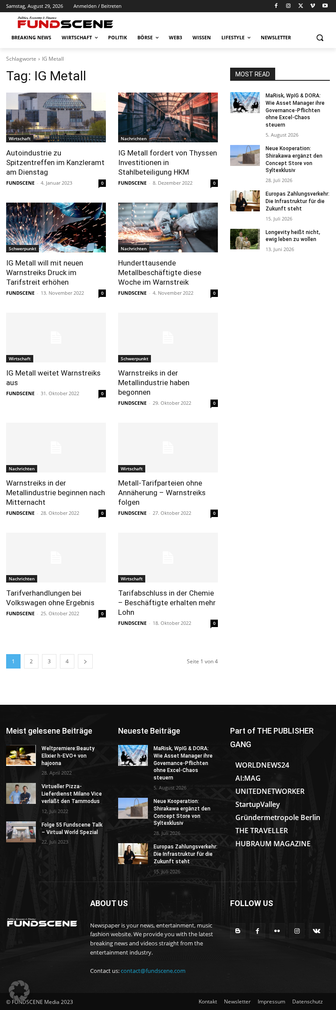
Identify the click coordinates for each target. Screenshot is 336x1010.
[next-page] (85, 661)
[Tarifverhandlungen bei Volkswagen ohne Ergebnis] (56, 558)
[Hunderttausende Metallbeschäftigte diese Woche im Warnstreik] (168, 227)
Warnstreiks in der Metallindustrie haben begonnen (153, 382)
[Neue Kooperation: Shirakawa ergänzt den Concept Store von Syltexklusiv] (245, 155)
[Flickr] (277, 930)
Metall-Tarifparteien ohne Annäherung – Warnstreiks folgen (162, 493)
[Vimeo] (313, 6)
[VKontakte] (316, 930)
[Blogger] (237, 930)
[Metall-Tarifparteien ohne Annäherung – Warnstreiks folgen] (168, 447)
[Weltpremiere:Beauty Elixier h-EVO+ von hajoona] (21, 755)
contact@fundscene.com (153, 971)
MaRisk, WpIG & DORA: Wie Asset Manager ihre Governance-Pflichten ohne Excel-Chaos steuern (295, 110)
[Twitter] (301, 6)
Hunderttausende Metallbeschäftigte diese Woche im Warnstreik (159, 272)
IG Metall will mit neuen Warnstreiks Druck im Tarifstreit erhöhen (44, 272)
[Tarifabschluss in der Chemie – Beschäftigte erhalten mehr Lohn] (168, 558)
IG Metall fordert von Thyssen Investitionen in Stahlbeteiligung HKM (167, 162)
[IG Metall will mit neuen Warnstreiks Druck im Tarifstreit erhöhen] (56, 227)
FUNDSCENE (20, 182)
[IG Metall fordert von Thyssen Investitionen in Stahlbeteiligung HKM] (168, 117)
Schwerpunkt (22, 248)
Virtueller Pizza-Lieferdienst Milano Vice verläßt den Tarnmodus (72, 793)
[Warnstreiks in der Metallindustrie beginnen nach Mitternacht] (56, 447)
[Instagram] (289, 6)
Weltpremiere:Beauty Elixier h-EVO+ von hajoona (68, 755)
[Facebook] (276, 6)
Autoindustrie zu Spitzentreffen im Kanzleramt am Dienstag (55, 162)
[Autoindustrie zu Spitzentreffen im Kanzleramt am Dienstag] (56, 117)
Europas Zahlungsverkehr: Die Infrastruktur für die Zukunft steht (297, 201)
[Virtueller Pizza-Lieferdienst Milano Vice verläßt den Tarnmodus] (21, 793)
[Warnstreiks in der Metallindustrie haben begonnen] (168, 337)
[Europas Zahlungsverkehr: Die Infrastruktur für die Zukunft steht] (245, 200)
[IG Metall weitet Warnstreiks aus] (56, 337)
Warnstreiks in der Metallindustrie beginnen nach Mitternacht (55, 493)
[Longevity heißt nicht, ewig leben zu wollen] (245, 239)
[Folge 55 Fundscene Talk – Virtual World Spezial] (21, 831)
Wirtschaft (20, 138)
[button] (319, 38)
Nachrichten (134, 138)
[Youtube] (325, 6)
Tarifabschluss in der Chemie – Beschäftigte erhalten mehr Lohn (167, 603)
